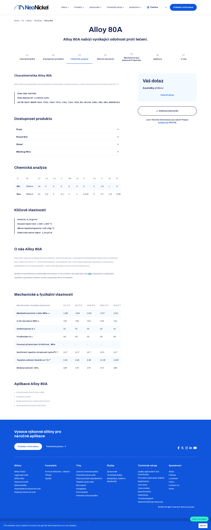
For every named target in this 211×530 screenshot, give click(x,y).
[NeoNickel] (31, 7)
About (171, 472)
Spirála (48, 478)
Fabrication (143, 495)
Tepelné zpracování (85, 482)
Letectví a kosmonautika (87, 472)
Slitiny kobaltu (20, 485)
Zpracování (112, 472)
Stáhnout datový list (168, 111)
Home (16, 21)
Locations (173, 478)
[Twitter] (182, 448)
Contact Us (174, 485)
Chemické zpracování (85, 475)
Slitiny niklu (19, 478)
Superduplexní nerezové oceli (27, 489)
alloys (29, 21)
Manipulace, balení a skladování (116, 479)
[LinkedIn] (190, 448)
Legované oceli (21, 475)
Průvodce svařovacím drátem (151, 478)
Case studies (144, 488)
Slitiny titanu (19, 472)
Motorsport (81, 485)
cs (23, 21)
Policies (172, 475)
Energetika (81, 489)
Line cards (142, 485)
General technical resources (150, 502)
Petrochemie (82, 492)
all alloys (38, 21)
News (171, 489)
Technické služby (114, 475)
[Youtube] (195, 448)
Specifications (144, 492)
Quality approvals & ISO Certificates (148, 473)
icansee (191, 507)
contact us (163, 122)
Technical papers (145, 498)
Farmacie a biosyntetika (87, 495)
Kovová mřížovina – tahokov (57, 472)
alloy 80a (48, 21)
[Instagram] (186, 448)
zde (89, 274)
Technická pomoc (54, 446)
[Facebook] (178, 448)
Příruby (48, 475)
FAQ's (171, 482)
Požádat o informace (183, 7)
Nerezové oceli (21, 482)
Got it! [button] (203, 526)
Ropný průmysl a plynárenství (89, 478)
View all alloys (167, 95)
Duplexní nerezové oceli (25, 492)
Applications (143, 481)
